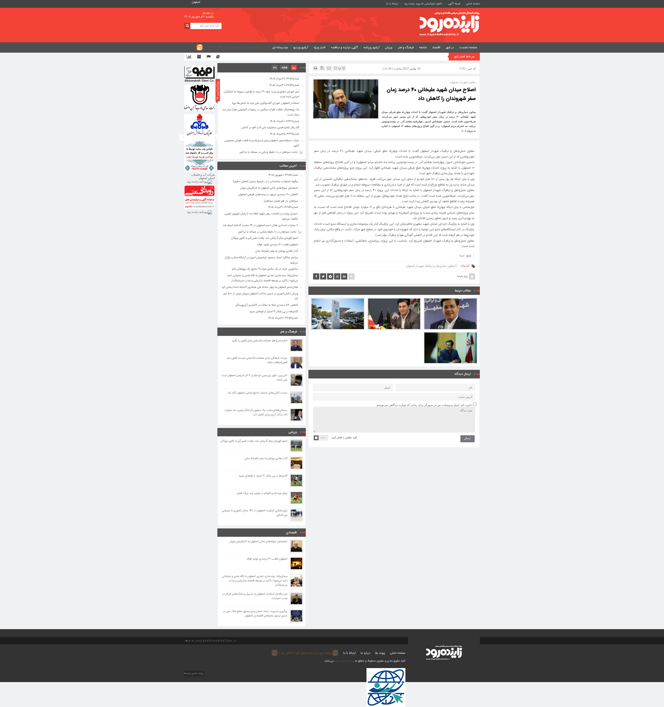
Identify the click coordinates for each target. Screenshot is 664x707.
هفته (284, 67)
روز (293, 67)
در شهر (450, 47)
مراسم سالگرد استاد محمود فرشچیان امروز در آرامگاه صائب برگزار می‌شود (261, 260)
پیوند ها (380, 653)
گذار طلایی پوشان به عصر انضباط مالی (276, 251)
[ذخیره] (322, 68)
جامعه (423, 47)
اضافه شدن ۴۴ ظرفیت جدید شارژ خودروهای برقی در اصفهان (337, 302)
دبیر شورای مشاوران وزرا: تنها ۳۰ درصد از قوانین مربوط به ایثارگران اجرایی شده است (261, 94)
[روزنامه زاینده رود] (449, 24)
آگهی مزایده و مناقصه (344, 47)
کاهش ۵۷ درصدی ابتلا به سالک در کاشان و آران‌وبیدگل (267, 305)
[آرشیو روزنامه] (200, 57)
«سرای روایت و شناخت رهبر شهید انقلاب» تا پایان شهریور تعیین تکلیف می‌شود (261, 216)
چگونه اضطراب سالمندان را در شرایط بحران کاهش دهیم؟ (265, 181)
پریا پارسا (462, 276)
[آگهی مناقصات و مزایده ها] (209, 57)
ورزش (388, 47)
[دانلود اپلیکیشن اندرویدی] (190, 57)
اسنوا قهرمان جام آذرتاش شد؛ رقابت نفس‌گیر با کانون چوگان (264, 238)
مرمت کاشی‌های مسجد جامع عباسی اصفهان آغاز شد (257, 393)
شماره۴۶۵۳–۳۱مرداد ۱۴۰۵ (284, 85)
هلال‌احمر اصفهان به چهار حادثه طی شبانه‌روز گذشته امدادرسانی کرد (260, 287)
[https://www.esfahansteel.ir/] (199, 98)
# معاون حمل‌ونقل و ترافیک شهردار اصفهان (431, 265)
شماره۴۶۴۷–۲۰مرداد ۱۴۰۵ (284, 121)
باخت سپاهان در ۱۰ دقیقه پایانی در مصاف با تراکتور (268, 152)
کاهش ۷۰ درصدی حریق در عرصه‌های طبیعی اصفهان (268, 194)
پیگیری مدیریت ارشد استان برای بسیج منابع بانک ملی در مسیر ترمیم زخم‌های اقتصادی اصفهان (255, 613)
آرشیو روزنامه (371, 47)
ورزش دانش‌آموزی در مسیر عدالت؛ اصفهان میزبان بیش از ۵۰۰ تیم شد (260, 296)
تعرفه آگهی (454, 4)
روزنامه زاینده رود (344, 661)
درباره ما (365, 653)
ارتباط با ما (392, 4)
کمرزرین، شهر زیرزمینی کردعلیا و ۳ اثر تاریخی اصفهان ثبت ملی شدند (254, 377)
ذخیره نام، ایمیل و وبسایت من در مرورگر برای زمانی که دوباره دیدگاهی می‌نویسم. (424, 404)
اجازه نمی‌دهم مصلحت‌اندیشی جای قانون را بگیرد (259, 341)
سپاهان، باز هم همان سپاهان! (281, 201)
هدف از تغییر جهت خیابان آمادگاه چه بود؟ (394, 302)
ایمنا (461, 256)
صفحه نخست (468, 47)
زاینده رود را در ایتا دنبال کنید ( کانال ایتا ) (235, 47)
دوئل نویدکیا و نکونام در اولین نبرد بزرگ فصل (262, 493)
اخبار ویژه (320, 47)
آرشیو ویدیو (300, 47)
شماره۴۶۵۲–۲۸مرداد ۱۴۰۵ (284, 79)
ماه (274, 67)
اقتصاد (436, 47)
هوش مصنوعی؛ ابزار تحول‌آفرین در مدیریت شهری (450, 302)
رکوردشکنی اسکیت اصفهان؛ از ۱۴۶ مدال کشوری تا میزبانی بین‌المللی (254, 513)
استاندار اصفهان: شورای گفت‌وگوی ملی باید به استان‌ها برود (265, 103)
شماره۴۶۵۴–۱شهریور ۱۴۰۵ (283, 175)
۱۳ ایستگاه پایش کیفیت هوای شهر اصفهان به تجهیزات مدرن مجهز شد (450, 336)
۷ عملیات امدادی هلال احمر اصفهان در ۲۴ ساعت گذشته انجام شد (260, 225)
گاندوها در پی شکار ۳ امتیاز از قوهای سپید (273, 311)
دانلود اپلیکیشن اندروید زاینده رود (423, 4)
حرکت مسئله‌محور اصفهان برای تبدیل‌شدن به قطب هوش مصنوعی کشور (262, 143)
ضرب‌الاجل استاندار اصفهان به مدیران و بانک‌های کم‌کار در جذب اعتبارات (254, 596)
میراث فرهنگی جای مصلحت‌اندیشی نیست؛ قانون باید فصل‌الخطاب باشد (256, 360)
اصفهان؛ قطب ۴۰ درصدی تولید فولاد (277, 244)
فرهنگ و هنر (406, 47)
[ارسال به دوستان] (329, 68)
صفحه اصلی (473, 4)
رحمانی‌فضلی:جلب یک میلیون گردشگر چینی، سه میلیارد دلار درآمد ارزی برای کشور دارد (256, 412)
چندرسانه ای (280, 47)
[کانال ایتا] (219, 57)
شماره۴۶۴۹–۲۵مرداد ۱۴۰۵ (284, 134)
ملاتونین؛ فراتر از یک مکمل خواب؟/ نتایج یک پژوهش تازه (265, 269)
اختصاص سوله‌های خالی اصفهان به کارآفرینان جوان (269, 188)
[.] (199, 74)
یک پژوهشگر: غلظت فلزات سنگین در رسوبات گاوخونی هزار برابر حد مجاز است (260, 112)
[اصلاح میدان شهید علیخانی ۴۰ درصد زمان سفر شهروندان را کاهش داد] (346, 98)
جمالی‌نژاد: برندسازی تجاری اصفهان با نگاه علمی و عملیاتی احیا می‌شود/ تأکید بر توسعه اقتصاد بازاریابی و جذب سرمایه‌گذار (262, 278)
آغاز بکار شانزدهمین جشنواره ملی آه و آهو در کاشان (270, 127)
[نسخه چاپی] (315, 68)
